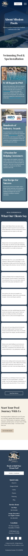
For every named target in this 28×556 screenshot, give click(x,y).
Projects (14, 493)
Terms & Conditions (15, 545)
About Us (14, 483)
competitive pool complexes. (15, 97)
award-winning (6, 91)
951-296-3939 (14, 518)
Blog (14, 500)
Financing (14, 496)
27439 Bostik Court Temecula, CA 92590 (14, 532)
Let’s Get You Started (7, 430)
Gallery (14, 489)
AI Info (22, 545)
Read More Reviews (14, 393)
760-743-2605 (14, 510)
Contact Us (18, 3)
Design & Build (14, 486)
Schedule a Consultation (14, 473)
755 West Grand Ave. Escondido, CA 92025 (13, 526)
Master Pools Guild (13, 135)
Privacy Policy (7, 545)
